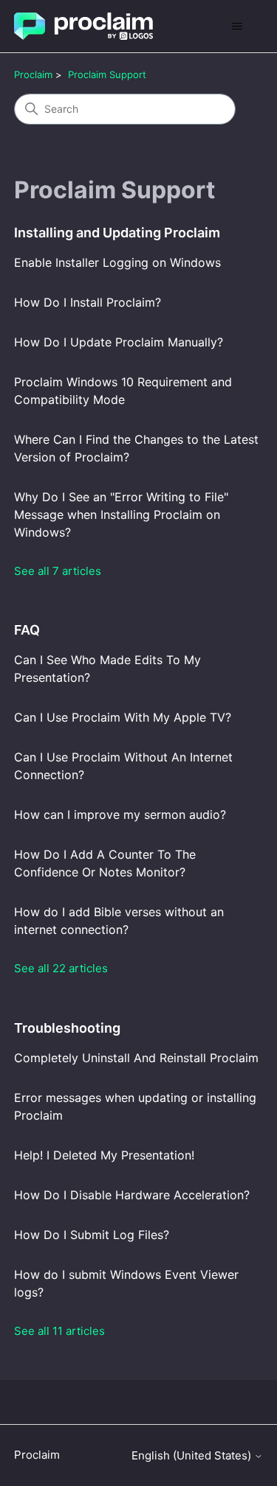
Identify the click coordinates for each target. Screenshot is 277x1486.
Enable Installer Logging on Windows (117, 262)
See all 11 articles (59, 1331)
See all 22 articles (61, 968)
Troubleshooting (67, 1028)
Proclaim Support (107, 74)
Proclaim (33, 74)
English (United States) (192, 1455)
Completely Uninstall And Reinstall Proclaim (136, 1057)
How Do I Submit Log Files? (91, 1234)
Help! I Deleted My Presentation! (104, 1155)
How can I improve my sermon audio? (120, 814)
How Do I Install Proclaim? (87, 302)
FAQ (27, 630)
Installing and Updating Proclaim (117, 232)
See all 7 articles (57, 571)
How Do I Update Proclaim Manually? (118, 342)
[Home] (83, 26)
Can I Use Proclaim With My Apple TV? (122, 717)
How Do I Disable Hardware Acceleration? (132, 1194)
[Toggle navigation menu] (237, 26)
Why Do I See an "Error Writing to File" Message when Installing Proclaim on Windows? (121, 514)
